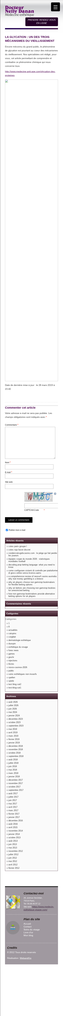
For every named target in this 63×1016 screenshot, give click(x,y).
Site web (9, 482)
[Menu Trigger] (55, 6)
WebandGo (25, 958)
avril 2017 (12, 807)
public (11, 670)
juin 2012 (12, 858)
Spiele (11, 681)
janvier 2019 (14, 742)
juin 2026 (12, 709)
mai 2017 (12, 803)
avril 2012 (12, 864)
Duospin (12, 643)
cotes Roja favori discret (19, 549)
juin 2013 (12, 844)
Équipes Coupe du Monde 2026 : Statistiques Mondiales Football (29, 560)
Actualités (12, 630)
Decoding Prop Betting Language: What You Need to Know (31, 565)
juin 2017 (12, 800)
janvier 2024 (14, 715)
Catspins (12, 633)
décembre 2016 (15, 820)
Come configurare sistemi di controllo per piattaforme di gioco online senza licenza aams (33, 571)
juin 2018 (12, 766)
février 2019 (13, 739)
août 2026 (13, 702)
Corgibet (12, 637)
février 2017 (13, 814)
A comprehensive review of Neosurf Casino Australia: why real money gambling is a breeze (32, 577)
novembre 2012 (15, 851)
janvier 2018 (14, 776)
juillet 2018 (13, 763)
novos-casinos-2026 (17, 667)
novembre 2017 (15, 783)
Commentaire (11, 424)
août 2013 (13, 841)
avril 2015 (12, 827)
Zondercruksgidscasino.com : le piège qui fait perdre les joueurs (32, 554)
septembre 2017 (15, 790)
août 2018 (13, 759)
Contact (28, 926)
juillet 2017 (13, 797)
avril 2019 (12, 732)
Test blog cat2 (14, 684)
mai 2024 (12, 712)
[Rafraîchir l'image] (55, 493)
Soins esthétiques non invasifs (22, 674)
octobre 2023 (14, 722)
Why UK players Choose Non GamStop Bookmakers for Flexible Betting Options (31, 583)
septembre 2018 (15, 756)
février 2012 (13, 868)
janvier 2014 (14, 834)
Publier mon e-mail (17, 530)
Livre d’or (28, 932)
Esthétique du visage (18, 647)
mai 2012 (12, 861)
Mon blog (28, 935)
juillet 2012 (13, 854)
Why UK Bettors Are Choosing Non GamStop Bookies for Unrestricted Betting (31, 589)
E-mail (8, 472)
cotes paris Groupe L (17, 546)
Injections (12, 660)
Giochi (11, 657)
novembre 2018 (15, 749)
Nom (7, 462)
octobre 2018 (14, 753)
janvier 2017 (14, 817)
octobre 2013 (14, 837)
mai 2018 (12, 770)
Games (11, 654)
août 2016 (13, 824)
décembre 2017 (15, 780)
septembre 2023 (15, 725)
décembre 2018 (15, 746)
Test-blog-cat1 (14, 687)
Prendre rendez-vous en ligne (42, 21)
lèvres (11, 664)
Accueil (27, 923)
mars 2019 (13, 736)
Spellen (11, 677)
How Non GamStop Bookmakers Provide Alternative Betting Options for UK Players (31, 595)
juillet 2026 (13, 705)
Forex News (13, 650)
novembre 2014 (15, 831)
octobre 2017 (14, 786)
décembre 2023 (15, 719)
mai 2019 (12, 729)
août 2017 (13, 793)
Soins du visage (32, 929)
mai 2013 (12, 847)
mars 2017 (13, 810)
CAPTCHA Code (31, 510)
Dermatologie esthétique (19, 640)
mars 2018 (13, 773)
